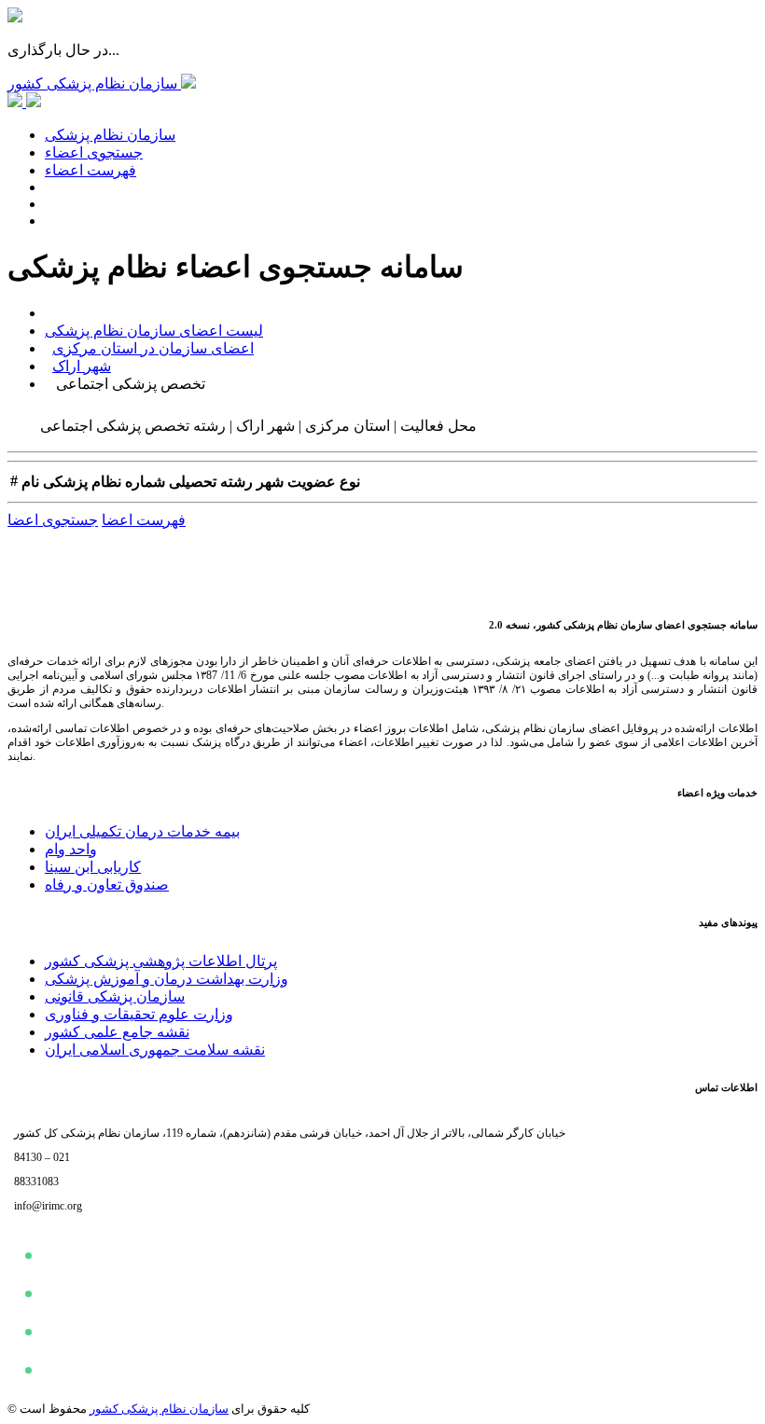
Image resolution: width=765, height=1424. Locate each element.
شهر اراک (81, 366)
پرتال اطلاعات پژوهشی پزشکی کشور (161, 961)
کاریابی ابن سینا (93, 867)
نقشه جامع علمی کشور (117, 1032)
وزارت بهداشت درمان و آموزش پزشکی (166, 979)
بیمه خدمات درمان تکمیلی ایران (142, 831)
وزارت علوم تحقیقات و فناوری (139, 1014)
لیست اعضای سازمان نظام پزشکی (154, 331)
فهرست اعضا (144, 520)
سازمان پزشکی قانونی (115, 996)
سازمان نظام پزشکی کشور (159, 1409)
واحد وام (71, 849)
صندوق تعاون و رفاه (107, 884)
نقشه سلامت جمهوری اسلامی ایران (155, 1050)
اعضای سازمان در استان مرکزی (153, 348)
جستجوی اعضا (52, 520)
